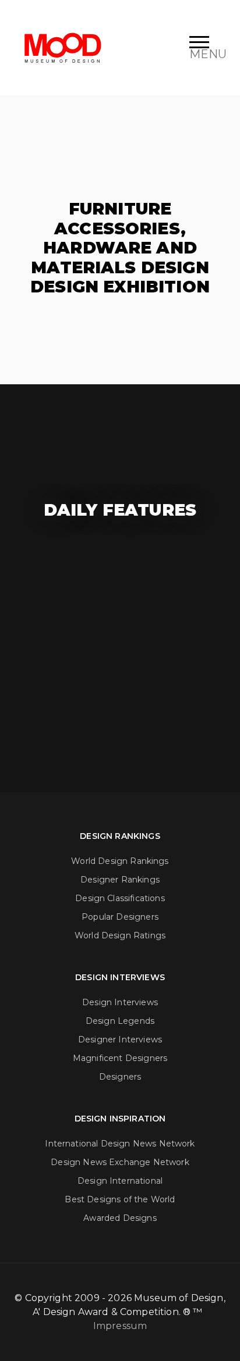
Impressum (120, 1325)
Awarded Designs (119, 1218)
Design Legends (120, 1021)
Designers (120, 1076)
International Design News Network (120, 1143)
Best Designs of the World (120, 1199)
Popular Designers (120, 917)
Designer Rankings (120, 879)
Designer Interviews (120, 1039)
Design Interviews (120, 1002)
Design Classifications (120, 898)
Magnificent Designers (120, 1058)
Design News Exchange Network (120, 1162)
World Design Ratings (120, 935)
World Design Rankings (119, 861)
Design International (120, 1181)
